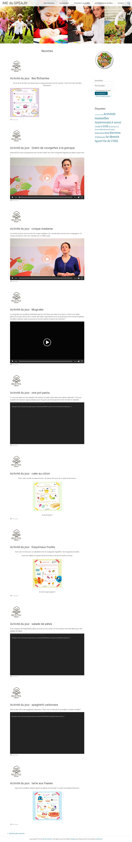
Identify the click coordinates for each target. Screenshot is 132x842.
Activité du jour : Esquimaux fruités (32, 547)
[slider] (45, 197)
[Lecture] (13, 197)
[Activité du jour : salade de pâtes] (15, 620)
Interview (99, 133)
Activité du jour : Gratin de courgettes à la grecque (42, 148)
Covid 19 (99, 126)
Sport (98, 141)
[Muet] (79, 197)
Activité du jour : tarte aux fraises (31, 783)
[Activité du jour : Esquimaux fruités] (15, 543)
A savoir (116, 122)
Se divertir (112, 137)
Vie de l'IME (110, 141)
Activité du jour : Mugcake (26, 309)
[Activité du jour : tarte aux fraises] (15, 779)
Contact (121, 3)
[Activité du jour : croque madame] (15, 224)
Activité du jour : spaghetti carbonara (34, 704)
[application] (47, 178)
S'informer (100, 137)
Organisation (64, 3)
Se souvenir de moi (103, 91)
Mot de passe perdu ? (103, 96)
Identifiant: (99, 81)
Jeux (107, 132)
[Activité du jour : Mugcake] (15, 305)
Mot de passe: (100, 86)
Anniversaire (103, 122)
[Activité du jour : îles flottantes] (15, 74)
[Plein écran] (82, 197)
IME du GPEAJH (14, 3)
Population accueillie (82, 3)
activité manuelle (99, 114)
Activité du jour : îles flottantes (29, 78)
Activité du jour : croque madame (31, 228)
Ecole (111, 127)
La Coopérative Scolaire (104, 3)
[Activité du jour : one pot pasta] (15, 388)
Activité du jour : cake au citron (30, 473)
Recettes (15, 120)
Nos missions (49, 3)
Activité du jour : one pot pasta (30, 392)
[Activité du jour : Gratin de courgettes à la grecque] (15, 143)
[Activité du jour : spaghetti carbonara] (15, 700)
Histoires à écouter (107, 129)
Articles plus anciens (16, 833)
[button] (47, 178)
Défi (105, 126)
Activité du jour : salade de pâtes (31, 624)
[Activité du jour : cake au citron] (15, 469)
